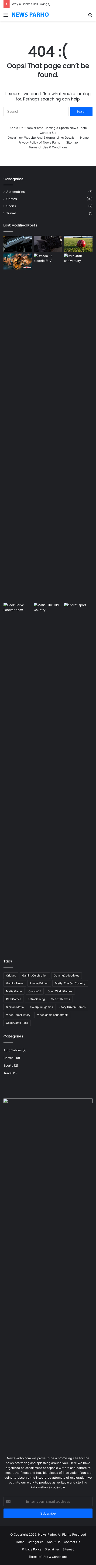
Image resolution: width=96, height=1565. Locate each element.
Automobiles (15, 192)
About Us (54, 1542)
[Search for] (90, 16)
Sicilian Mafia (15, 1007)
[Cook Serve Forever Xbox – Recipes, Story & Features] (17, 776)
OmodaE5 (34, 991)
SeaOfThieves (60, 999)
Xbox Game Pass (17, 1022)
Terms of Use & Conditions (48, 147)
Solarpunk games (41, 1007)
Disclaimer (52, 1549)
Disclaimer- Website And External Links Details (41, 137)
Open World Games (60, 991)
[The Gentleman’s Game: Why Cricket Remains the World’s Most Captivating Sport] (78, 611)
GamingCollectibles (66, 975)
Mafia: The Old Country (70, 983)
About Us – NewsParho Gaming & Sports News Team (48, 128)
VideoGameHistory (18, 1015)
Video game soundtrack (52, 1015)
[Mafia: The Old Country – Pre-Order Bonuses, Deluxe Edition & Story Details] (48, 776)
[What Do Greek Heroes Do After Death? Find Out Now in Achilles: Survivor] (17, 261)
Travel (11, 213)
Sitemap (72, 142)
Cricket (11, 975)
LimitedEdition (39, 983)
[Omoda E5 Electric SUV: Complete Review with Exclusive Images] (48, 427)
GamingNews (15, 983)
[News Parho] (30, 15)
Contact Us (48, 133)
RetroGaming (36, 999)
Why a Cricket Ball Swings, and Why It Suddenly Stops (51, 4)
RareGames (13, 999)
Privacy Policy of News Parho (39, 142)
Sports (11, 206)
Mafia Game (14, 991)
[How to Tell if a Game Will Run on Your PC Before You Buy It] (17, 244)
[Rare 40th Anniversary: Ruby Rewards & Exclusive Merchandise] (78, 427)
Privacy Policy (31, 1549)
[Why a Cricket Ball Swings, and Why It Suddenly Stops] (78, 244)
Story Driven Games (72, 1007)
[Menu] (5, 16)
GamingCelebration (34, 975)
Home (84, 137)
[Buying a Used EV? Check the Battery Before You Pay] (48, 244)
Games (11, 199)
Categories (36, 1542)
